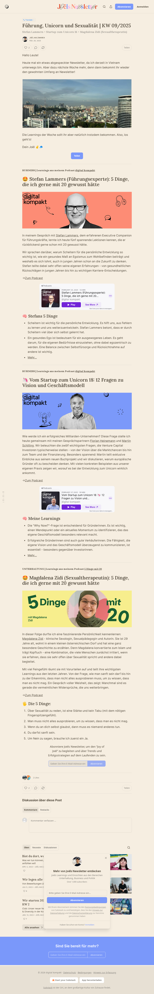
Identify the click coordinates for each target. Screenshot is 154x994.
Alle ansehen (32, 927)
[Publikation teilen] (111, 7)
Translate (28, 20)
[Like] (24, 871)
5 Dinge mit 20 (93, 568)
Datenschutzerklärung (82, 913)
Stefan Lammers (67, 235)
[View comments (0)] (36, 48)
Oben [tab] (26, 847)
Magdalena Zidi (32, 638)
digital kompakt (85, 170)
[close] (105, 858)
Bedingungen (85, 972)
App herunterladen (92, 980)
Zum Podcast (34, 278)
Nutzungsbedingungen (95, 907)
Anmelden (143, 6)
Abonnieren (124, 6)
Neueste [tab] (36, 847)
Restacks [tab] (44, 809)
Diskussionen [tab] (50, 847)
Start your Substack (65, 980)
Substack (47, 987)
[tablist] (36, 810)
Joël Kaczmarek (37, 38)
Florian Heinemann (102, 441)
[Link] (18, 181)
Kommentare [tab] (30, 809)
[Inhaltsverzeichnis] (3, 497)
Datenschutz (69, 972)
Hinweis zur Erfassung (104, 972)
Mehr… (32, 357)
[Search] (104, 7)
